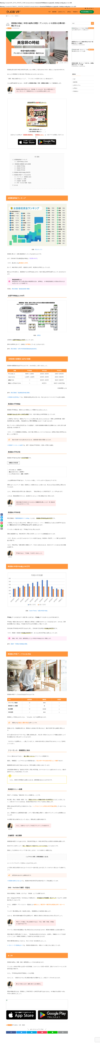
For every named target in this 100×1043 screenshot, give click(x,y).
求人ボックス (38, 249)
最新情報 (75, 82)
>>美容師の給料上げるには (14, 880)
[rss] (91, 8)
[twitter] (85, 8)
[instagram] (87, 8)
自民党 (38, 335)
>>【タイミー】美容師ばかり (15, 945)
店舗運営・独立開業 (21, 180)
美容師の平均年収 (21, 170)
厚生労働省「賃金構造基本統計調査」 (21, 392)
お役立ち (16, 1025)
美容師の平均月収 (21, 168)
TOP (74, 79)
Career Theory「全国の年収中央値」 (38, 610)
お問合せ (75, 88)
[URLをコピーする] (63, 1032)
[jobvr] (13, 11)
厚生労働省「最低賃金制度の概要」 (21, 288)
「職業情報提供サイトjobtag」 (22, 518)
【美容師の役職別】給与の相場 (22, 164)
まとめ (16, 185)
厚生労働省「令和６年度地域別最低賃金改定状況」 (24, 348)
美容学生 (9, 28)
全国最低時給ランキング (20, 159)
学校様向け (75, 91)
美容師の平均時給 (21, 166)
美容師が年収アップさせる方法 (22, 174)
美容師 (23, 1025)
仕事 (20, 1025)
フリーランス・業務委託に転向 (24, 176)
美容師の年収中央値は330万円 (22, 172)
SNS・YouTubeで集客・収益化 (24, 182)
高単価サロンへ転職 (21, 178)
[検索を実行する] (92, 23)
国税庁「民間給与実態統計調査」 (19, 644)
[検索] (93, 8)
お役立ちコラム (76, 85)
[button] (11, 1032)
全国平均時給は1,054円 (22, 161)
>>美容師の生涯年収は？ (13, 397)
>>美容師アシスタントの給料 (15, 445)
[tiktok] (89, 8)
